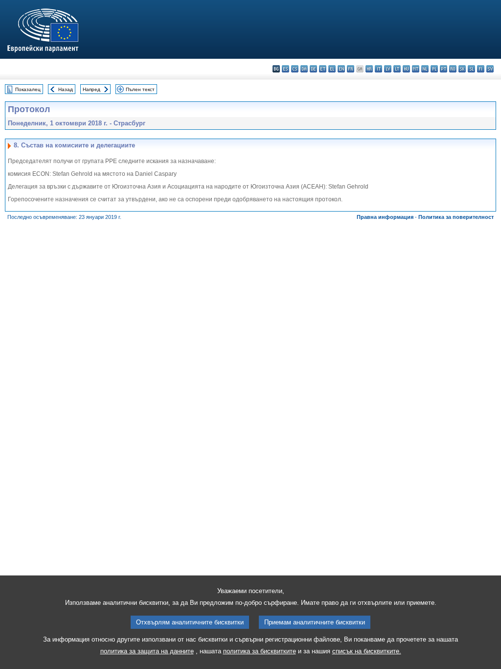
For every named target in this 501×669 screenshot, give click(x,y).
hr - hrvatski (369, 68)
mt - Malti (415, 68)
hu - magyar (406, 68)
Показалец (28, 89)
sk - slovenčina (462, 68)
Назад (65, 89)
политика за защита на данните (147, 651)
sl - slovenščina (471, 68)
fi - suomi (480, 68)
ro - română (452, 68)
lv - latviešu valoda (387, 68)
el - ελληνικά (332, 68)
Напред (91, 89)
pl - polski (434, 68)
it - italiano (378, 68)
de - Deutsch (313, 68)
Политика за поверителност (456, 217)
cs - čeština (294, 68)
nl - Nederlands (425, 68)
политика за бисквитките (259, 651)
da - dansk (304, 68)
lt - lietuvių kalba (397, 68)
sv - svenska (490, 68)
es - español (285, 68)
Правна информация (385, 217)
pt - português (443, 68)
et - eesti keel (322, 68)
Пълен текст (140, 89)
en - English (341, 68)
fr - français (350, 68)
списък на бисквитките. (366, 651)
